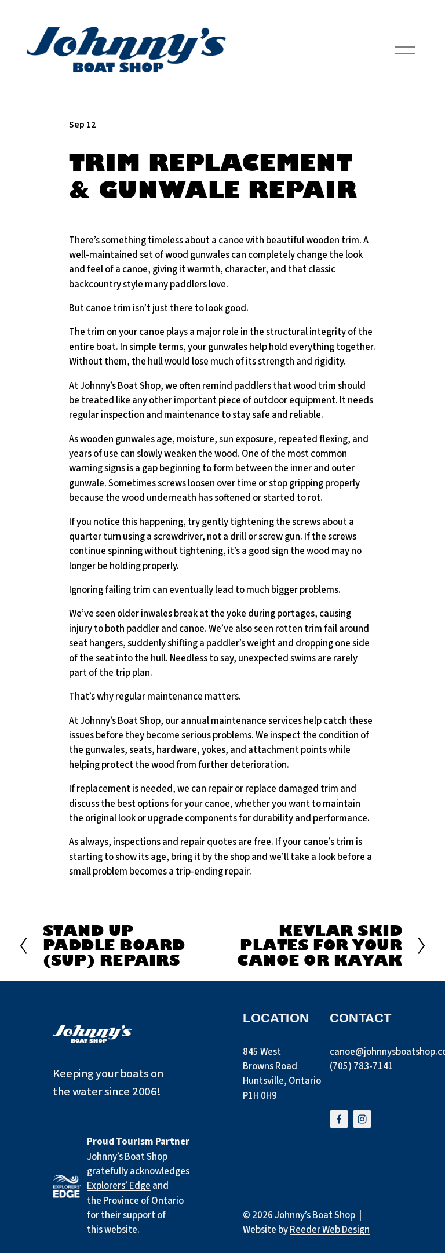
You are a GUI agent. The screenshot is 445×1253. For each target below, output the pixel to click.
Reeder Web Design (330, 1230)
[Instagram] (362, 1119)
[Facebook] (339, 1119)
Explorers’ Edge (119, 1186)
